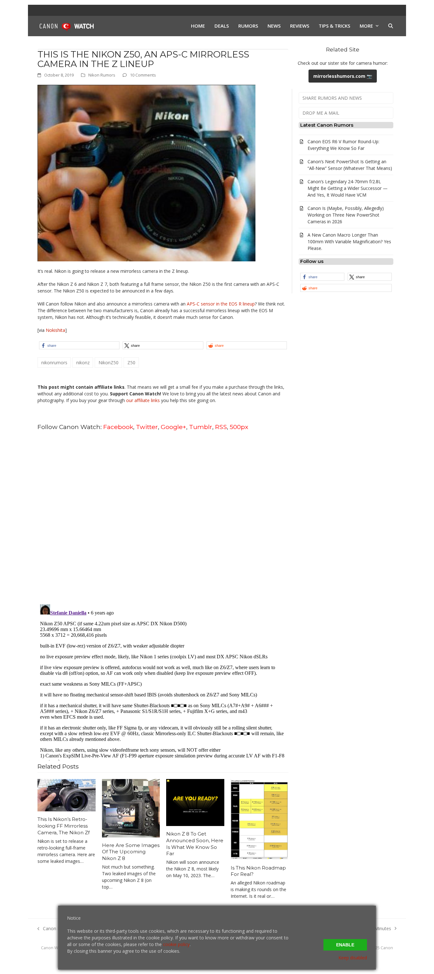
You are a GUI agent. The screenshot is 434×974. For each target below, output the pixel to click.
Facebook (118, 427)
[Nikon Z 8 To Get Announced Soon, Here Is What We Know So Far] (195, 802)
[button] (390, 26)
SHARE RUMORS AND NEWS (332, 98)
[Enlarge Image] (146, 173)
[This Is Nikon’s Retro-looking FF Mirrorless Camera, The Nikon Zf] (66, 795)
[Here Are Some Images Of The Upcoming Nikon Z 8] (131, 807)
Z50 (131, 362)
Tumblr (200, 427)
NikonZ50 (108, 362)
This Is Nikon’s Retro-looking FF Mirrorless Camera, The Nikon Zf (63, 825)
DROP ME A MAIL (320, 113)
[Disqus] (162, 517)
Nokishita (55, 330)
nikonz (83, 362)
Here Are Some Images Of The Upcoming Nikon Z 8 (130, 851)
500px (239, 427)
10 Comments (143, 75)
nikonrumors (54, 362)
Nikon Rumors (101, 75)
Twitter (147, 427)
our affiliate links (143, 400)
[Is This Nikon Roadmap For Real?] (260, 819)
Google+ (173, 427)
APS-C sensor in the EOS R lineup (221, 304)
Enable (345, 944)
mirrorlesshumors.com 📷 (342, 76)
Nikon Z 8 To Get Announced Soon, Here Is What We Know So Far (194, 843)
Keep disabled (352, 958)
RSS (221, 427)
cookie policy (176, 944)
